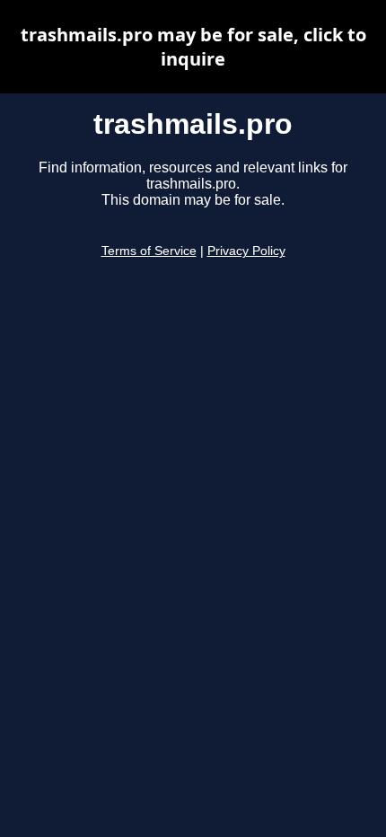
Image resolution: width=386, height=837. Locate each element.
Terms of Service (149, 251)
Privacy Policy (246, 251)
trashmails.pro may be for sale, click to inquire (193, 46)
